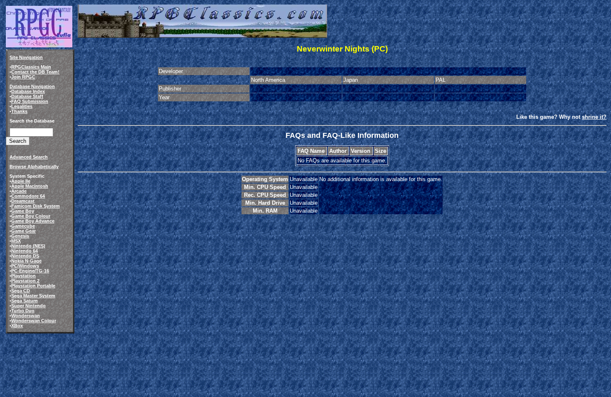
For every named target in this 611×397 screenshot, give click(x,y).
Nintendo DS (25, 255)
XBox (17, 325)
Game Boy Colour (30, 215)
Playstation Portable (33, 285)
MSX (16, 240)
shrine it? (594, 117)
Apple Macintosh (29, 186)
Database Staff (27, 96)
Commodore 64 (28, 196)
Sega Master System (33, 295)
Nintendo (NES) (28, 245)
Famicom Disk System (35, 205)
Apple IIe (20, 181)
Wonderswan (25, 315)
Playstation (23, 275)
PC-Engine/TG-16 (30, 270)
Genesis (20, 235)
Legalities (21, 106)
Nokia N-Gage (26, 260)
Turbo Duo (22, 310)
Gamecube (23, 225)
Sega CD (20, 290)
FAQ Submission (29, 101)
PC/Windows (25, 265)
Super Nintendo (28, 305)
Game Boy (22, 210)
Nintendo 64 (24, 250)
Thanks (19, 111)
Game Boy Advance (32, 220)
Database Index (28, 91)
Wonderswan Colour (33, 320)
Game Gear (23, 230)
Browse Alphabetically (34, 166)
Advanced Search (29, 156)
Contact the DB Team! (35, 71)
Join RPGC (23, 76)
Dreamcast (22, 200)
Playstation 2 (25, 280)
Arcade (19, 191)
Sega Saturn (24, 300)
